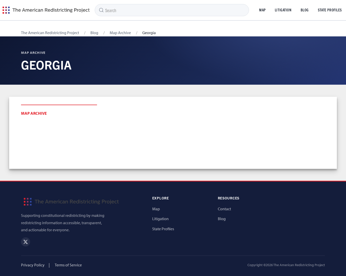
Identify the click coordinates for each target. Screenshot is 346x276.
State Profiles (163, 228)
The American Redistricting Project (50, 32)
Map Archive (120, 32)
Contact (224, 208)
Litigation (283, 10)
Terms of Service (68, 264)
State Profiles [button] (330, 10)
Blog (305, 10)
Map (262, 10)
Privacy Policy (33, 264)
